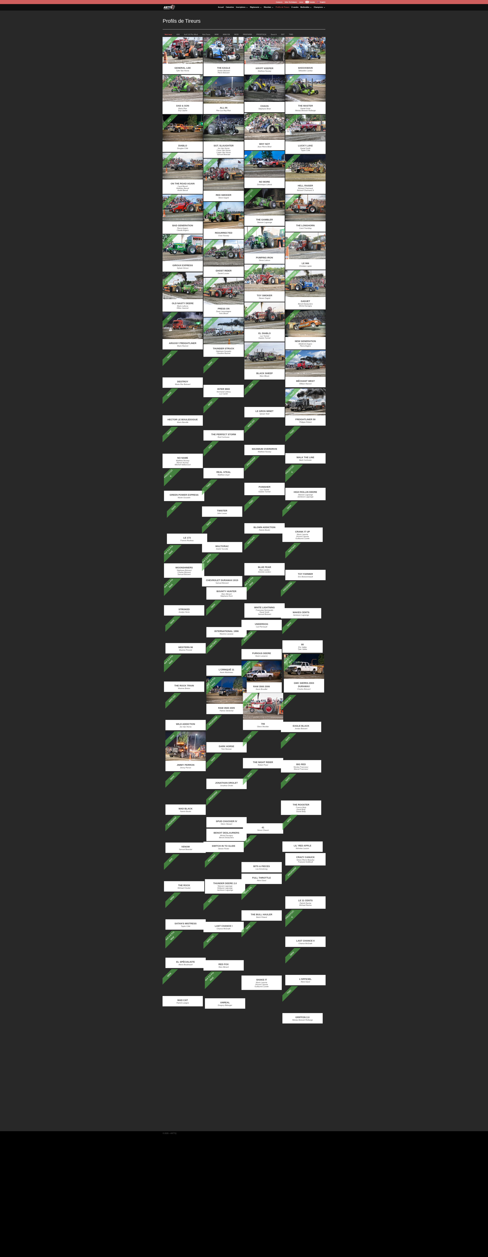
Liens (301, 2)
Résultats (267, 7)
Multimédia (304, 7)
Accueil (221, 7)
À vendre (294, 7)
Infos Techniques (291, 2)
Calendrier (230, 7)
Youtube (312, 2)
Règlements (254, 7)
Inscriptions (240, 7)
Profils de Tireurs (282, 7)
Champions (318, 7)
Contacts (279, 2)
